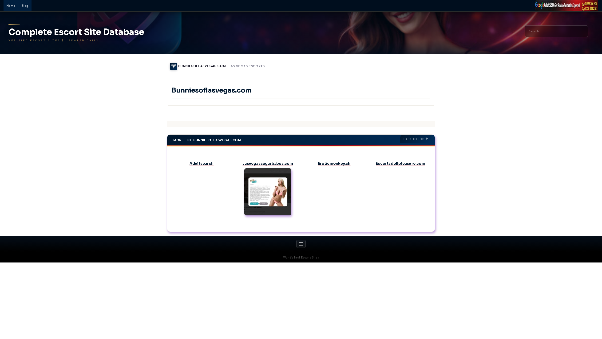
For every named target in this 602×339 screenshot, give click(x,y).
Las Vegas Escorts (247, 66)
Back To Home (423, 63)
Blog (25, 6)
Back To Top (414, 139)
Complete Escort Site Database (76, 32)
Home (11, 6)
